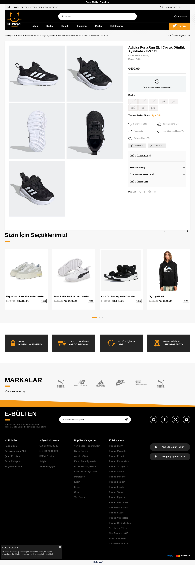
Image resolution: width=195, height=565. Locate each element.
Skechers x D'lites (118, 528)
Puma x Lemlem (117, 482)
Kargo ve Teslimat (13, 466)
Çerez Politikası (12, 456)
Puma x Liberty (116, 487)
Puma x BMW (116, 446)
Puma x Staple (116, 492)
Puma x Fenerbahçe (119, 461)
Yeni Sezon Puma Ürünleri (87, 446)
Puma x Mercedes (118, 451)
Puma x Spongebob (118, 466)
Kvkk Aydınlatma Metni (16, 451)
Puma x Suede (116, 512)
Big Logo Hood (156, 296)
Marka (98, 26)
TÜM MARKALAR (13, 391)
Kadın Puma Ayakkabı (85, 461)
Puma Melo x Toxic (118, 507)
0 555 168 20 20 (49, 451)
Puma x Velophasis (118, 518)
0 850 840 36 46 (50, 446)
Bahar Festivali (81, 451)
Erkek (35, 26)
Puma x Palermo (117, 476)
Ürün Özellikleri (140, 155)
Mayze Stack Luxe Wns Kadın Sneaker (25, 296)
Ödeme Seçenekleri (142, 174)
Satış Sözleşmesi (13, 461)
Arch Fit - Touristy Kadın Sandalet (118, 296)
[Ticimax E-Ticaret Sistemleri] (98, 562)
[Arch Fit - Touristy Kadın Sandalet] (121, 270)
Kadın (49, 26)
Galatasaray (116, 26)
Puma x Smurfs (116, 471)
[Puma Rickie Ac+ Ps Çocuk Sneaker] (74, 270)
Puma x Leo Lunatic (119, 502)
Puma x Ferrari (116, 456)
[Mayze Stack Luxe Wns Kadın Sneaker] (26, 270)
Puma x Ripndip (117, 497)
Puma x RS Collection (120, 523)
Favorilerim (182, 17)
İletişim (43, 461)
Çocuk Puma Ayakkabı (85, 471)
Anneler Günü (81, 456)
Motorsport (79, 476)
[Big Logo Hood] (169, 270)
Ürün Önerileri (139, 181)
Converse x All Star (118, 543)
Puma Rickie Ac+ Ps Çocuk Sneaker (71, 296)
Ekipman (82, 26)
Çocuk (65, 26)
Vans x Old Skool (117, 538)
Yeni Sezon (79, 497)
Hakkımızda (11, 446)
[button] (94, 317)
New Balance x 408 (118, 533)
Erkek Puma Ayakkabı (85, 466)
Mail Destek (48, 456)
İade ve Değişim (48, 466)
